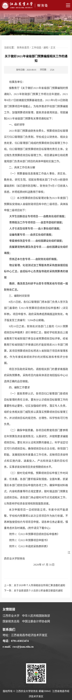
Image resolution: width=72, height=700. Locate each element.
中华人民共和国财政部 (36, 615)
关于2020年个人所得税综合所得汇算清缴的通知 (39, 585)
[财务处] (36, 5)
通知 (45, 47)
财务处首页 (23, 47)
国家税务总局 (11, 621)
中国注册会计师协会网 (36, 621)
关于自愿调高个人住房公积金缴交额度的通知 (38, 590)
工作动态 (36, 47)
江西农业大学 (11, 615)
